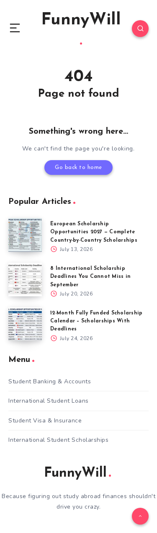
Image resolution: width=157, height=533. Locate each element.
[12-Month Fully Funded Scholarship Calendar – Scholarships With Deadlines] (25, 324)
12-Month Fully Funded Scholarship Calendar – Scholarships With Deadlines (96, 321)
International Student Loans (48, 401)
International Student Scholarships (58, 440)
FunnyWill (81, 20)
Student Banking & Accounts (49, 381)
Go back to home (78, 167)
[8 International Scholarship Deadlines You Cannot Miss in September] (25, 279)
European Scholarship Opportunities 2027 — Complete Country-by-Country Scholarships (93, 232)
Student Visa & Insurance (45, 421)
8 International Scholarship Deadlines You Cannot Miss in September (90, 276)
